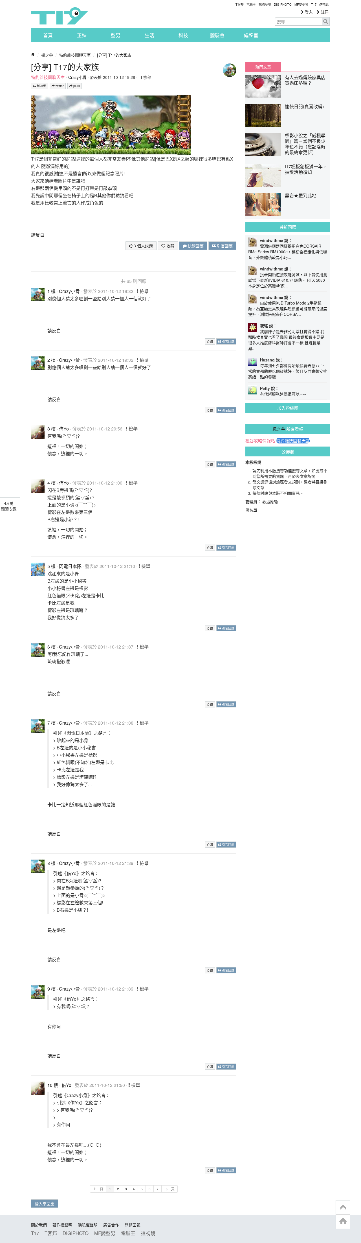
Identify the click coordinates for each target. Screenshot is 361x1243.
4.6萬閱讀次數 (9, 506)
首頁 (48, 35)
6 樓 (51, 646)
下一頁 (169, 1188)
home (343, 1221)
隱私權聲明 (88, 1225)
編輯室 (251, 35)
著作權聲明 (62, 1225)
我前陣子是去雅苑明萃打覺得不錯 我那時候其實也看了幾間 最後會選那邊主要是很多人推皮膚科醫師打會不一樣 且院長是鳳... (286, 339)
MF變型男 (301, 4)
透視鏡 (324, 4)
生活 (149, 35)
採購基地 (265, 4)
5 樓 (51, 566)
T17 (59, 16)
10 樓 (52, 1085)
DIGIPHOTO (283, 4)
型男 (115, 35)
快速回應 (195, 245)
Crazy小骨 (77, 77)
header (343, 1207)
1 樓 (51, 291)
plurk (76, 86)
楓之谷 (47, 55)
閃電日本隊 (70, 566)
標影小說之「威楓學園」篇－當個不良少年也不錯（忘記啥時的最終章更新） (305, 144)
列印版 (41, 86)
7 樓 (51, 723)
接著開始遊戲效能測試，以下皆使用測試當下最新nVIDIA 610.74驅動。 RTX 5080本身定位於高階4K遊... (287, 280)
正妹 (82, 35)
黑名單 (251, 510)
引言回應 (224, 245)
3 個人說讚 (143, 245)
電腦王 (251, 4)
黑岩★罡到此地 (300, 195)
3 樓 (51, 428)
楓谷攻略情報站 (260, 440)
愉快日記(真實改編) (304, 106)
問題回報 (132, 1225)
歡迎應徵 (270, 501)
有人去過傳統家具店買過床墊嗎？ (305, 80)
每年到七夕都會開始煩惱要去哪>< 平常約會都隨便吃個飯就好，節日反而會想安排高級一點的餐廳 (287, 371)
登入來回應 (44, 1203)
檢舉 (146, 77)
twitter (59, 86)
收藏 (169, 245)
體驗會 (217, 35)
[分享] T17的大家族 (114, 55)
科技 (183, 35)
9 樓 (51, 988)
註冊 (324, 12)
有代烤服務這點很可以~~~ (283, 394)
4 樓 (51, 483)
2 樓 (51, 360)
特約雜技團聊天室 (75, 55)
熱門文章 (263, 67)
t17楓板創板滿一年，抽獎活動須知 (306, 169)
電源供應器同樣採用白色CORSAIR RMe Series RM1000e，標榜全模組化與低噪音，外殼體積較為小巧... (287, 251)
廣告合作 (111, 1225)
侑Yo (64, 428)
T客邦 (239, 4)
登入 (308, 12)
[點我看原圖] (104, 124)
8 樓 (51, 863)
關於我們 (39, 1225)
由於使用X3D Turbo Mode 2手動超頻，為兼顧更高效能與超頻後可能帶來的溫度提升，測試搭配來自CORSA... (287, 308)
